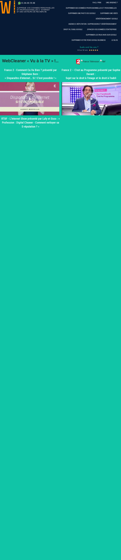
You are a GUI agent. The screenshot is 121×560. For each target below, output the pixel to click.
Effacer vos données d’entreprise (102, 29)
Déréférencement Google (107, 19)
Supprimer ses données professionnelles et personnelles (91, 8)
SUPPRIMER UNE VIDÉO (109, 13)
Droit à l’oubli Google (73, 29)
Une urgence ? (112, 3)
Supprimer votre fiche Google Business (89, 40)
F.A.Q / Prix (97, 3)
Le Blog (115, 40)
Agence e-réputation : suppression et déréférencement (93, 24)
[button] (30, 99)
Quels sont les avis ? (89, 47)
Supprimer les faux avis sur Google (101, 35)
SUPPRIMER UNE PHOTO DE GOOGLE (82, 13)
